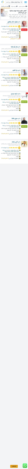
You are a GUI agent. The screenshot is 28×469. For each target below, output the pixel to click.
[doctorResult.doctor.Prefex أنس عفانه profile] (24, 144)
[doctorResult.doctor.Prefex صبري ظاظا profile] (24, 121)
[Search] (14, 2)
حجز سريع (24, 30)
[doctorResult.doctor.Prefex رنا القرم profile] (24, 72)
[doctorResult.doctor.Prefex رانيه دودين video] (27, 93)
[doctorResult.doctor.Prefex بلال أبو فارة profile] (24, 49)
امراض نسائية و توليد (9, 79)
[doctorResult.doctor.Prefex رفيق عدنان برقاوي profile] (24, 24)
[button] (14, 2)
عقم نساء (11, 30)
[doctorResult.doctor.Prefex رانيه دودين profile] (24, 96)
